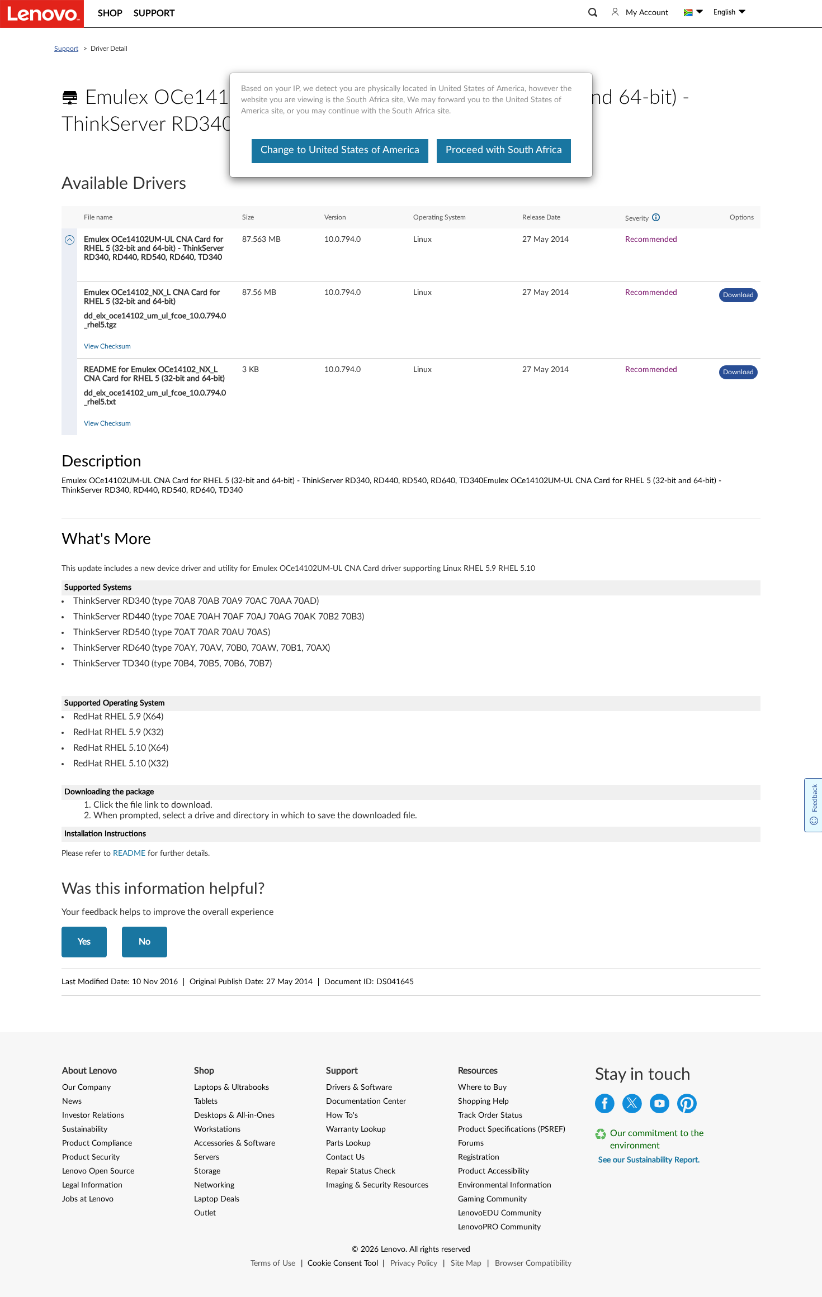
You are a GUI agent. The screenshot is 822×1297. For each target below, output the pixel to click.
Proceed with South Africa (504, 150)
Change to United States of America (340, 150)
